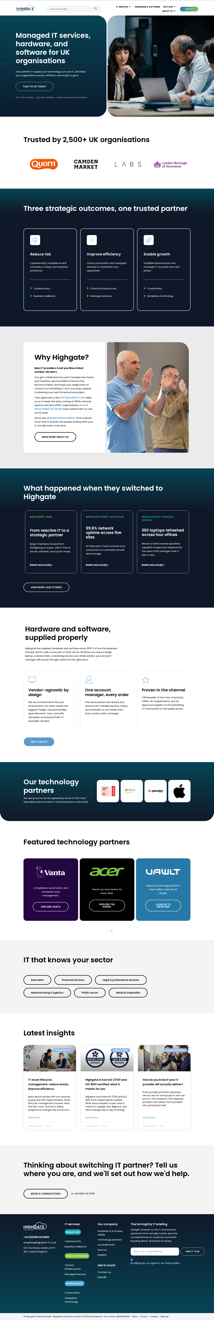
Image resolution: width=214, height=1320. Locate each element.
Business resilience (75, 1246)
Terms (135, 1316)
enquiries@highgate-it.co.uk (39, 1242)
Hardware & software (147, 6)
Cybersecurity (73, 1241)
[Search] (96, 9)
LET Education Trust (72, 397)
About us (167, 11)
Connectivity (72, 1292)
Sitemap (164, 1316)
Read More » (35, 1117)
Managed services (75, 1274)
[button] (5, 64)
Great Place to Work (62, 418)
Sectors (168, 6)
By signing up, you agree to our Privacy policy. (155, 1263)
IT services (122, 6)
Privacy (144, 1316)
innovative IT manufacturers (57, 801)
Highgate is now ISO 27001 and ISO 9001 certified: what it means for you (106, 1084)
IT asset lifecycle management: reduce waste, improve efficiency (48, 1084)
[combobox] (69, 9)
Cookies (154, 1316)
